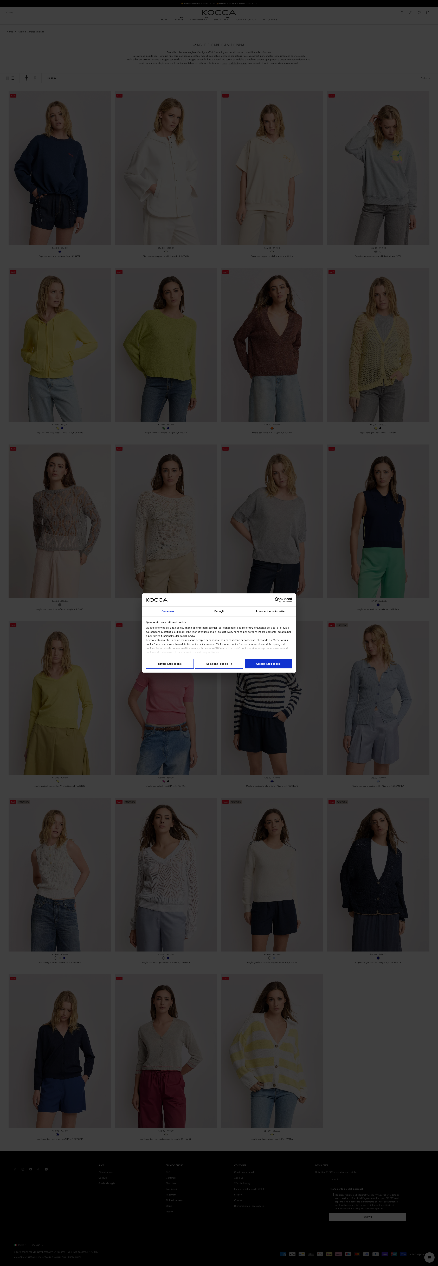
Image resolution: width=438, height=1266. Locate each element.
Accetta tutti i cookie (268, 663)
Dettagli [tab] (219, 611)
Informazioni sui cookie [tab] (270, 611)
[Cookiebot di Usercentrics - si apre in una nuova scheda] (277, 599)
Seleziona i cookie (217, 663)
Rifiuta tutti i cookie (170, 663)
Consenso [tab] (168, 611)
